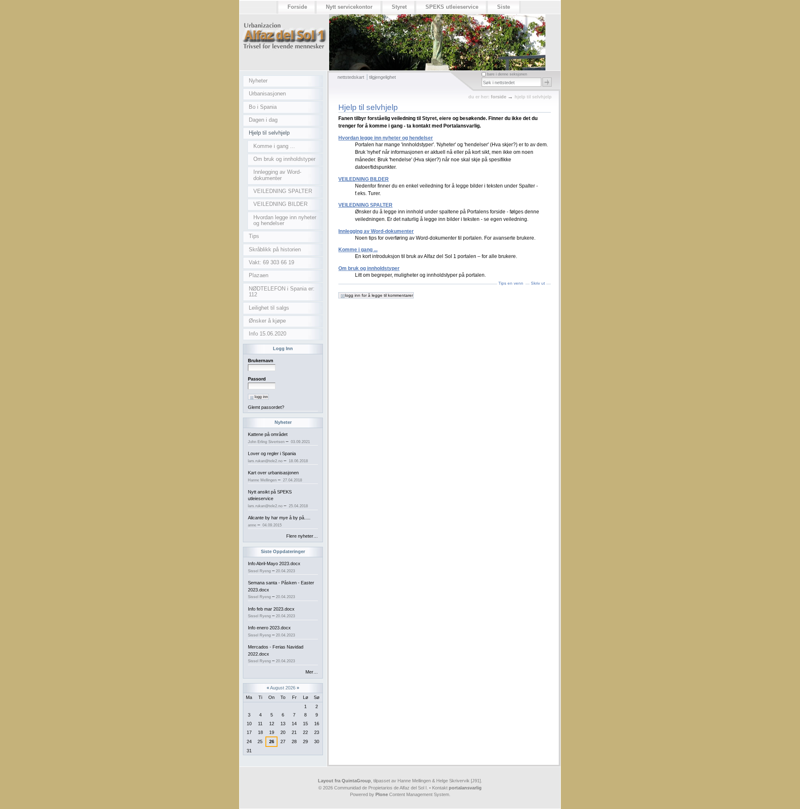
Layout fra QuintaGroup (344, 780)
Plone (381, 794)
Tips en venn (510, 283)
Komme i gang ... (358, 250)
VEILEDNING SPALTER (365, 205)
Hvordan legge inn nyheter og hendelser (385, 138)
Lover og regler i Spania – (278, 457)
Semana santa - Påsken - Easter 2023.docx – (281, 589)
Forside (297, 7)
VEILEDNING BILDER (363, 179)
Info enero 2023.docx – (271, 631)
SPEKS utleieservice (451, 7)
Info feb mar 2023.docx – (271, 612)
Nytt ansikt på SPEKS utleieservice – (278, 498)
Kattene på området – (279, 438)
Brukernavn (260, 360)
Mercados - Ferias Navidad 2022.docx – (275, 653)
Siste (503, 7)
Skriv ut (538, 283)
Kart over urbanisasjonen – (275, 476)
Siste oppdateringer (283, 551)
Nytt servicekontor (349, 7)
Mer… (311, 671)
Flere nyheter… (302, 535)
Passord (257, 378)
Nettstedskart (351, 77)
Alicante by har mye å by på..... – (279, 521)
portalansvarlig (465, 787)
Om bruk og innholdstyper (369, 268)
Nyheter (283, 422)
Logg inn (283, 348)
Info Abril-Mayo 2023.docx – (274, 567)
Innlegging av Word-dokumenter (376, 231)
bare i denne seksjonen (507, 74)
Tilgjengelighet (382, 77)
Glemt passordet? (266, 407)
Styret (399, 7)
